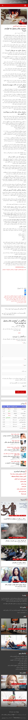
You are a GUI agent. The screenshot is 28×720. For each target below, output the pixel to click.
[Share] (14, 294)
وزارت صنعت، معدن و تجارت (21, 658)
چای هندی (24, 486)
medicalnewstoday (19, 267)
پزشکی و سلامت (22, 26)
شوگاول (15, 299)
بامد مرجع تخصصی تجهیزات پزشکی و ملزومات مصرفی (14, 269)
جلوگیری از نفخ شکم (13, 297)
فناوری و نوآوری (17, 454)
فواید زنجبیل (23, 301)
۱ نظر (16, 33)
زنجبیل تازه (7, 298)
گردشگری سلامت (10, 700)
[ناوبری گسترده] (25, 5)
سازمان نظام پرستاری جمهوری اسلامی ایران (17, 665)
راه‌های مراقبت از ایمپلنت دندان (12, 449)
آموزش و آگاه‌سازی (22, 628)
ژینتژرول (18, 299)
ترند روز (9, 453)
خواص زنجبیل (15, 298)
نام (25, 359)
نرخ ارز (25, 428)
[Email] (14, 293)
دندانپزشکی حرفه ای (16, 448)
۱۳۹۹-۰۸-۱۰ (23, 33)
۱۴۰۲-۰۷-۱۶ (23, 688)
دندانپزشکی (9, 447)
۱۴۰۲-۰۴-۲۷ (23, 587)
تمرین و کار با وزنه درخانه (19, 630)
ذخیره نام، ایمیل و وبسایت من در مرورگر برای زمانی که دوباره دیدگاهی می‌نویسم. (14, 379)
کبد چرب (19, 301)
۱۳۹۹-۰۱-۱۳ (23, 632)
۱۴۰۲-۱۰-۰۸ (17, 451)
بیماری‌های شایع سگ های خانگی (12, 442)
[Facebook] (14, 290)
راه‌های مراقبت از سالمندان (19, 562)
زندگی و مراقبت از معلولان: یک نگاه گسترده (15, 519)
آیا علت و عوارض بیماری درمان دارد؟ (18, 474)
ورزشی (10, 628)
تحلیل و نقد (23, 672)
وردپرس (3, 717)
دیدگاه (24, 343)
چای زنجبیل (6, 297)
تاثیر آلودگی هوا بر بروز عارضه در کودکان (16, 540)
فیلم (25, 616)
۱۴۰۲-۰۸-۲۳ (23, 542)
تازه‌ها (18, 26)
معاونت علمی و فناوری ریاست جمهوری (18, 660)
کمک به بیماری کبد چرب (21, 302)
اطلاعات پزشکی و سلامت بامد (18, 2)
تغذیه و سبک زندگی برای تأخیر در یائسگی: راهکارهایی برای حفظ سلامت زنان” (15, 686)
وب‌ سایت (24, 371)
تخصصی (12, 438)
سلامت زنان (6, 453)
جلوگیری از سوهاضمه (21, 297)
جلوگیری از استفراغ (18, 295)
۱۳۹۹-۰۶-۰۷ (23, 705)
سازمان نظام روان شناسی (21, 669)
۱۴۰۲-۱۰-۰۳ (17, 459)
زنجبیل (11, 298)
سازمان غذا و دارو (23, 661)
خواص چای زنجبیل (22, 298)
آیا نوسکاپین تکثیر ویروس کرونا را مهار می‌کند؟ (15, 308)
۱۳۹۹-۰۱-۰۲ (23, 648)
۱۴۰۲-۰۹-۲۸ (17, 465)
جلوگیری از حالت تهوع (9, 295)
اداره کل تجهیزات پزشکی (21, 667)
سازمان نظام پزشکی (22, 663)
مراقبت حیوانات (14, 440)
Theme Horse (17, 717)
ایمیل (24, 365)
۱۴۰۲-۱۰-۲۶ (17, 438)
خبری (19, 33)
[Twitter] (14, 291)
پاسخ (19, 332)
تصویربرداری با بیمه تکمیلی (20, 479)
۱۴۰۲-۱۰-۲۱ (17, 443)
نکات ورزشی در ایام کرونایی (19, 647)
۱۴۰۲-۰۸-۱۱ (23, 564)
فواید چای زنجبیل (9, 299)
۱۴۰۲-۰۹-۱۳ (23, 520)
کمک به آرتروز (14, 301)
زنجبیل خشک (23, 299)
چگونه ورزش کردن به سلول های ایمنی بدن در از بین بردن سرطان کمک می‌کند (14, 313)
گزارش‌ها (23, 499)
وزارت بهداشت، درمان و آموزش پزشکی (18, 656)
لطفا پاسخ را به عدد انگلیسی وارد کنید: (18, 383)
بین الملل (24, 700)
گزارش (14, 26)
